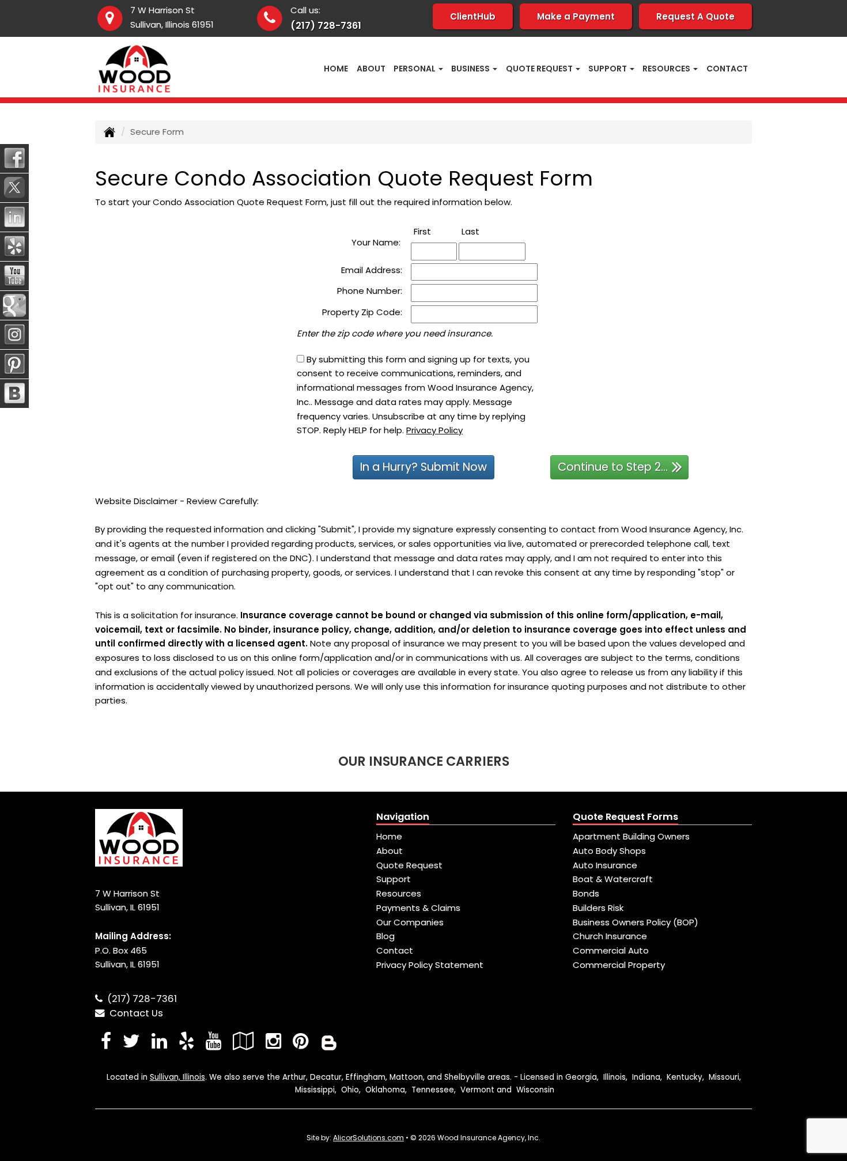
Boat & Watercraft (613, 879)
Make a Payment (576, 16)
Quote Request (409, 865)
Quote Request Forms (625, 816)
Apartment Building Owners (631, 836)
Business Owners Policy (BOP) (635, 922)
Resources (398, 893)
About (371, 68)
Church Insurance (610, 936)
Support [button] (608, 68)
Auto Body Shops (609, 851)
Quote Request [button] (540, 68)
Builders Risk (598, 908)
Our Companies (410, 922)
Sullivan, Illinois (177, 1077)
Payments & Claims (418, 908)
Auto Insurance (605, 865)
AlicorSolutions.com (368, 1138)
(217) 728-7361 (325, 25)
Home (336, 68)
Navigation (402, 816)
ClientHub (473, 16)
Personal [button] (415, 68)
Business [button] (471, 68)
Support (393, 879)
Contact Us (134, 1013)
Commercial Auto (611, 950)
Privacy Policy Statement (429, 965)
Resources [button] (667, 68)
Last (483, 231)
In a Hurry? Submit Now (423, 467)
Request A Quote (695, 16)
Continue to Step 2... (613, 467)
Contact (727, 68)
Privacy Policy (434, 430)
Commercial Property (619, 965)
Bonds (586, 893)
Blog (385, 936)
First (435, 231)
